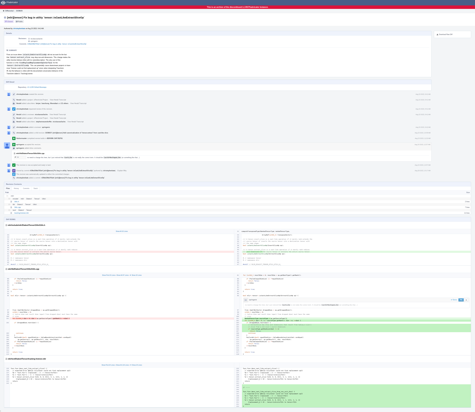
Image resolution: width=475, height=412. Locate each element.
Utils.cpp (17, 207)
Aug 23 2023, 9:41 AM (423, 94)
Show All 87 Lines (123, 275)
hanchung (45, 103)
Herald (18, 100)
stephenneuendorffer (44, 122)
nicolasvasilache (36, 39)
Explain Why (122, 171)
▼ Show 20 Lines (136, 275)
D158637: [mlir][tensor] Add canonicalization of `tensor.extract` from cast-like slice (76, 133)
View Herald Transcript (58, 100)
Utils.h (16, 202)
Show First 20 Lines (108, 275)
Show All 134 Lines (122, 365)
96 (18, 157)
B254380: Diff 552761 (55, 138)
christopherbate (19, 28)
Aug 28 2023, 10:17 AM (422, 171)
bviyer (38, 103)
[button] (461, 300)
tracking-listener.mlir (21, 213)
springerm (34, 41)
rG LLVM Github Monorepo (36, 87)
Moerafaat (54, 103)
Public (20, 21)
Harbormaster (21, 138)
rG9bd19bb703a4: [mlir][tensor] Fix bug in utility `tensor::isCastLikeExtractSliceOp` (57, 44)
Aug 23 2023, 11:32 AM (422, 138)
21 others (64, 103)
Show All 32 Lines (122, 231)
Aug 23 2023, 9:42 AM (423, 127)
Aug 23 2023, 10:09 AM (422, 133)
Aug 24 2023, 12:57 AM (422, 144)
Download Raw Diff (445, 34)
